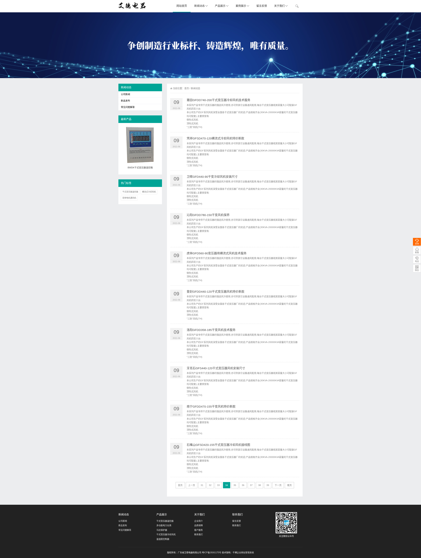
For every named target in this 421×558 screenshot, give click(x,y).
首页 (186, 88)
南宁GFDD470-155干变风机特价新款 (211, 406)
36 (243, 485)
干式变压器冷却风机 (166, 534)
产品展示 (220, 5)
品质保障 (198, 525)
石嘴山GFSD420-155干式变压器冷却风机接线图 (218, 445)
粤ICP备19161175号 (211, 552)
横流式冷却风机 (149, 192)
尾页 (289, 485)
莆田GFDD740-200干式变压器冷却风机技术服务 (218, 100)
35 (235, 485)
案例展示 (241, 5)
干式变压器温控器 (130, 192)
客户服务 (198, 530)
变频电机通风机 (129, 198)
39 (267, 485)
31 (202, 485)
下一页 (278, 485)
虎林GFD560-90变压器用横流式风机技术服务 (217, 253)
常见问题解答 (128, 107)
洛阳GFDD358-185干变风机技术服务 (211, 330)
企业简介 (198, 521)
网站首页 (181, 5)
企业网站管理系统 (245, 552)
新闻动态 (199, 5)
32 (210, 485)
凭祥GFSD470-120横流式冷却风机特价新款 (215, 138)
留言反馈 (261, 5)
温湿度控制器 (162, 539)
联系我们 (198, 534)
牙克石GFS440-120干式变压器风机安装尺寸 (216, 368)
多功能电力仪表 (163, 525)
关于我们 (279, 5)
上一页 (191, 485)
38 (259, 485)
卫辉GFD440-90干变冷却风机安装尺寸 (212, 176)
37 (251, 485)
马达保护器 (161, 530)
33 (218, 485)
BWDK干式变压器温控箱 (140, 167)
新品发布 (125, 100)
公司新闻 (125, 94)
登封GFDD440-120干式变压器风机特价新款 (215, 291)
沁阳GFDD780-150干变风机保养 (208, 215)
